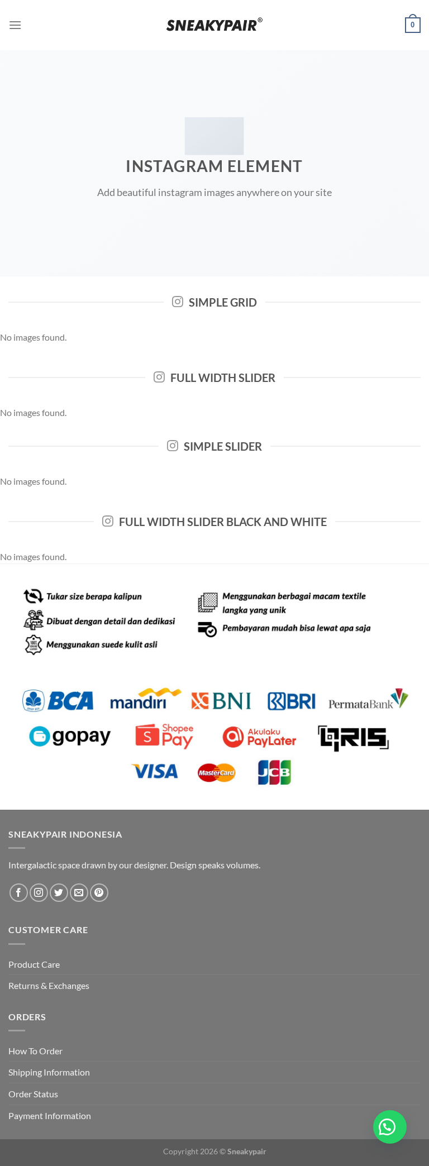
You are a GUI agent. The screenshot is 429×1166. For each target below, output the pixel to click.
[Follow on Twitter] (59, 892)
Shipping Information (49, 1072)
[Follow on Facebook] (18, 892)
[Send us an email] (79, 892)
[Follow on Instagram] (39, 892)
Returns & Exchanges (48, 985)
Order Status (33, 1093)
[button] (390, 1127)
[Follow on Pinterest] (99, 892)
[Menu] (15, 25)
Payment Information (49, 1115)
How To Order (35, 1050)
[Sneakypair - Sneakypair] (214, 25)
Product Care (34, 964)
